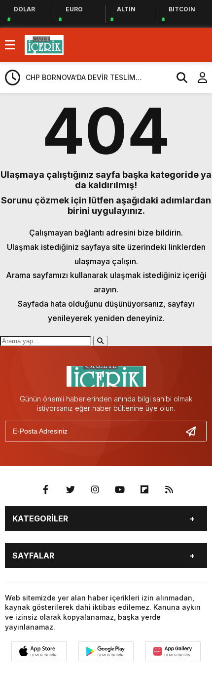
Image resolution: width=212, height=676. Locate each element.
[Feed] (169, 490)
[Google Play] (106, 651)
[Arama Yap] (177, 77)
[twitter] (70, 490)
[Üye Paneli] (197, 77)
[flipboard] (144, 490)
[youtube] (120, 490)
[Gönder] (195, 431)
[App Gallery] (173, 651)
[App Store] (39, 651)
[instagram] (95, 490)
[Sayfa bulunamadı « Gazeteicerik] (44, 44)
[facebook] (46, 490)
